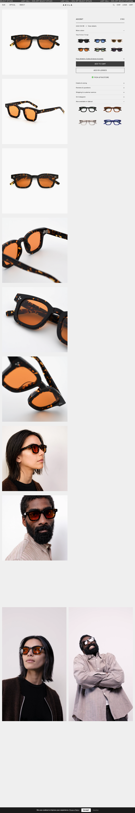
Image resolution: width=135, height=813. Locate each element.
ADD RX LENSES (100, 70)
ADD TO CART (100, 64)
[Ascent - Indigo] (112, 123)
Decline (95, 810)
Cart (131, 5)
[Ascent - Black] (88, 110)
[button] (34, 664)
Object (22, 5)
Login (124, 5)
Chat (118, 5)
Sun (3, 5)
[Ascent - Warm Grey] (88, 123)
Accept (86, 810)
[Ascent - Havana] (112, 110)
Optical (12, 5)
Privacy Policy (74, 810)
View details (92, 26)
